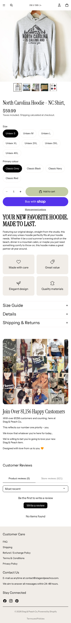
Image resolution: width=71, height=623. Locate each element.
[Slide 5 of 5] (53, 87)
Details (9, 314)
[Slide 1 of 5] (17, 87)
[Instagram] (11, 601)
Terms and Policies (35, 618)
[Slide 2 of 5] (26, 87)
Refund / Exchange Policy (17, 552)
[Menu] (4, 5)
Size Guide (13, 305)
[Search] (11, 5)
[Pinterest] (17, 601)
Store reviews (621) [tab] (52, 478)
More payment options (35, 209)
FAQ (5, 541)
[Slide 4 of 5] (44, 87)
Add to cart (49, 191)
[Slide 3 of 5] (35, 87)
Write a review (35, 505)
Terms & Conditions (13, 558)
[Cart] (67, 5)
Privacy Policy (10, 563)
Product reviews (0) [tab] (19, 478)
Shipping (7, 547)
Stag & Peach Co (29, 611)
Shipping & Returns (21, 322)
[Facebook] (5, 601)
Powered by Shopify (47, 611)
